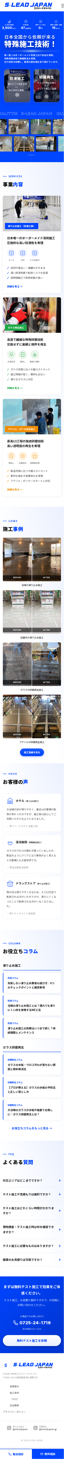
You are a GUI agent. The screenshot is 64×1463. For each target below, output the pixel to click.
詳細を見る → (15, 286)
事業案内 (14, 1386)
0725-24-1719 (35, 1322)
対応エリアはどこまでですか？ (23, 1180)
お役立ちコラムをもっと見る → (32, 1128)
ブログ (14, 1399)
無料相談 (49, 1454)
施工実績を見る (32, 752)
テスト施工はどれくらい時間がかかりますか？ (28, 1210)
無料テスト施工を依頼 (32, 1340)
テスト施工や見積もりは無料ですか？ (27, 1194)
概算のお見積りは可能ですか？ (23, 1259)
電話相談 (18, 1454)
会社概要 (14, 1405)
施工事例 (14, 1392)
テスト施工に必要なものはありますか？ (28, 1246)
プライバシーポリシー (14, 1411)
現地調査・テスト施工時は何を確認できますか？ (28, 1229)
